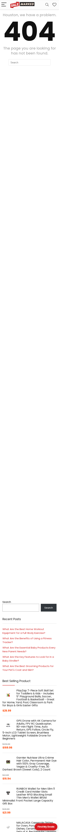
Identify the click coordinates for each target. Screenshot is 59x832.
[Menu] (4, 4)
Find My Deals (46, 826)
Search (6, 602)
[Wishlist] (54, 5)
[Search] (47, 4)
